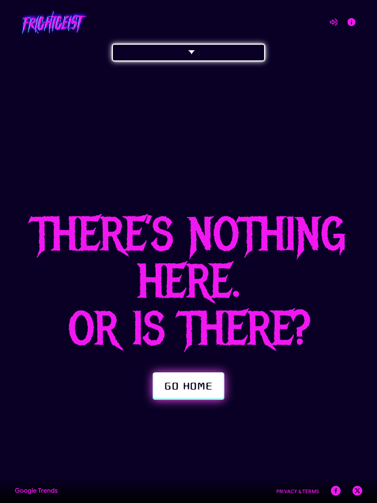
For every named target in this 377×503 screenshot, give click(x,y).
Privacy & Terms (297, 492)
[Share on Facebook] (336, 492)
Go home (188, 386)
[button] (188, 52)
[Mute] (334, 22)
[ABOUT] (351, 22)
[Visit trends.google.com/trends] (36, 492)
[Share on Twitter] (357, 492)
